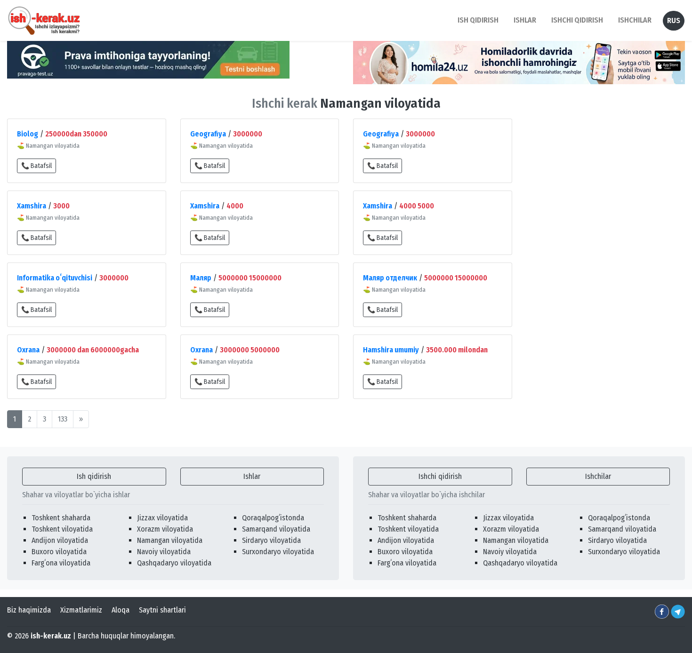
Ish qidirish (94, 476)
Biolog (27, 133)
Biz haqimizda (29, 609)
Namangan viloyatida (169, 540)
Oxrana (28, 349)
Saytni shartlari (162, 609)
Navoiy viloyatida (164, 551)
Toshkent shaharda (61, 517)
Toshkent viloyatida (62, 529)
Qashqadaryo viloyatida (174, 562)
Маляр (200, 277)
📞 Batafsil (36, 166)
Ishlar (251, 476)
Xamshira (31, 205)
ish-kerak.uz (51, 635)
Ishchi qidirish (577, 20)
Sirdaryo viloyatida (271, 540)
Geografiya (208, 133)
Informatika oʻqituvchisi (54, 277)
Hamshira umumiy (391, 349)
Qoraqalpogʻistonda (273, 517)
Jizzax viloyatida (162, 517)
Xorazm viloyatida (165, 529)
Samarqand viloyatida (276, 529)
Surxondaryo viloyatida (278, 551)
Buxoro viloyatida (59, 551)
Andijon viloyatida (60, 540)
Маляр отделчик (390, 277)
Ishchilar (598, 476)
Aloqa (120, 609)
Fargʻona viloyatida (61, 562)
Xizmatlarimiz (81, 609)
